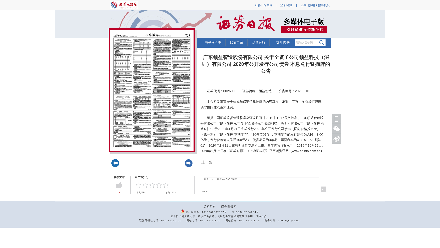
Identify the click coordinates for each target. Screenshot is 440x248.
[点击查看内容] (58, 24)
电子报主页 (213, 42)
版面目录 (236, 42)
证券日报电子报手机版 (315, 5)
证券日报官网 (263, 5)
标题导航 (258, 42)
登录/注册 (286, 5)
